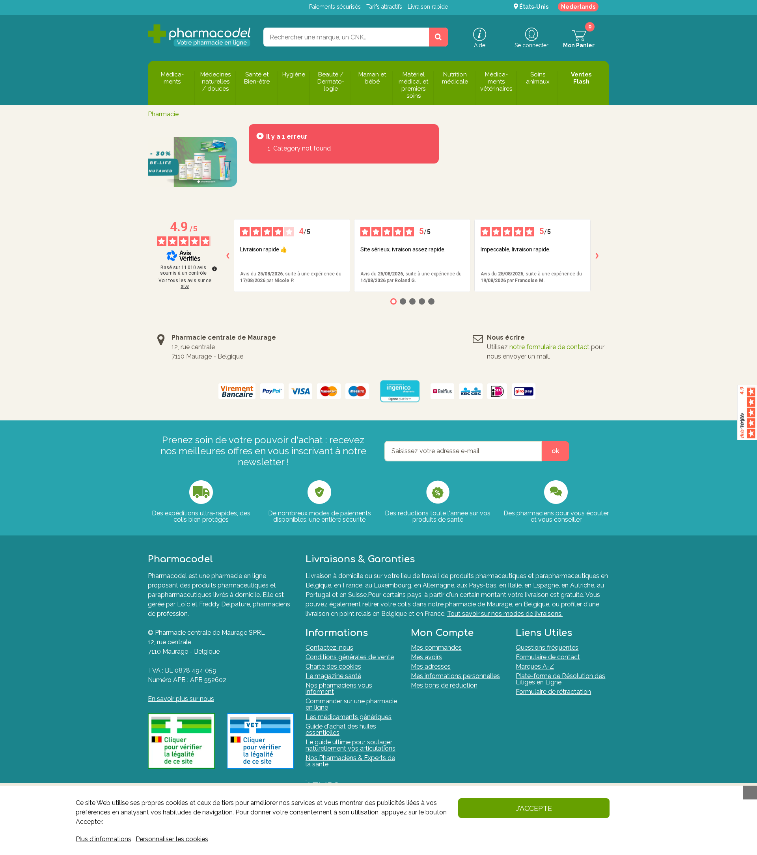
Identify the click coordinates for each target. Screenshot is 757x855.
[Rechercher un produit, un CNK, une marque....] (438, 37)
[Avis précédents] (227, 255)
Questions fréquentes (547, 647)
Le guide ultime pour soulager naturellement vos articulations (350, 745)
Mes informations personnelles (455, 676)
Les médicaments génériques (349, 717)
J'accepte (534, 808)
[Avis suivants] (596, 255)
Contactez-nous (329, 647)
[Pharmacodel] (199, 35)
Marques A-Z (535, 666)
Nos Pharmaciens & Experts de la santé (350, 761)
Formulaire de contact (548, 657)
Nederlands (578, 7)
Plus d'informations (103, 839)
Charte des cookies (333, 666)
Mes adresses (431, 666)
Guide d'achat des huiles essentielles (341, 729)
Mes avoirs (426, 657)
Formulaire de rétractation (553, 691)
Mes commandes (436, 647)
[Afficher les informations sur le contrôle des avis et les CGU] (214, 269)
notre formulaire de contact (549, 347)
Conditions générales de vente (350, 657)
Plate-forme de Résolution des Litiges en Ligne (560, 679)
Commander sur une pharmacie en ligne (351, 704)
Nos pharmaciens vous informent (339, 688)
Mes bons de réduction (444, 685)
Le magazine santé (333, 676)
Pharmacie (163, 114)
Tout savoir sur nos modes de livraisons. (505, 613)
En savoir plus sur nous (181, 699)
